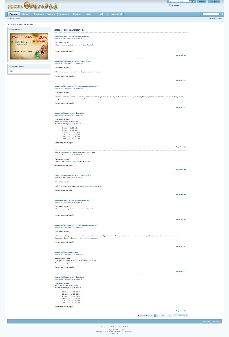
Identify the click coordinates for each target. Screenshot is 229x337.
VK (101, 14)
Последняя (181, 316)
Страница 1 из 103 (146, 315)
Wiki (89, 14)
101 (170, 315)
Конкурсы (64, 14)
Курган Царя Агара (83, 72)
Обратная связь (209, 321)
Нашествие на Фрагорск (68, 122)
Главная (13, 14)
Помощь (202, 2)
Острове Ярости (86, 45)
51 (166, 315)
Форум (26, 14)
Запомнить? (175, 5)
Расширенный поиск (215, 18)
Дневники (38, 14)
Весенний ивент (90, 261)
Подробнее (180, 55)
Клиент (77, 14)
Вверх (218, 321)
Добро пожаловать (14, 18)
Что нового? (115, 14)
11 (163, 315)
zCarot (117, 333)
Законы (51, 14)
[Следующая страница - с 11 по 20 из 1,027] (175, 315)
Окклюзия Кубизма (72, 161)
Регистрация (214, 2)
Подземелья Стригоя (85, 97)
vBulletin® (114, 330)
